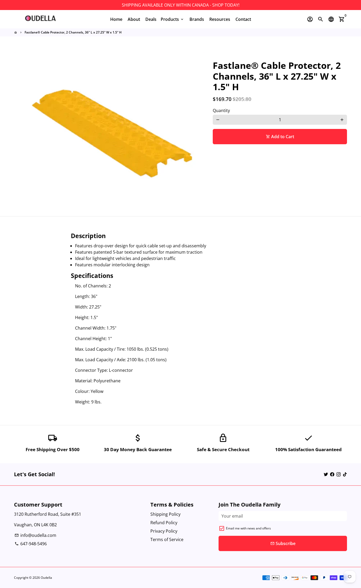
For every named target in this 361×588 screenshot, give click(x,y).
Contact (243, 19)
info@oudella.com (35, 535)
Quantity (221, 110)
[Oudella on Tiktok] (345, 474)
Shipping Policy (165, 514)
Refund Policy (163, 523)
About (134, 19)
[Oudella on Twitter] (326, 474)
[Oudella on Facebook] (332, 474)
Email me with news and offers (248, 528)
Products (172, 19)
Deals (150, 19)
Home (116, 19)
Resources (219, 19)
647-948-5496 (31, 544)
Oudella (46, 577)
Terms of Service (166, 539)
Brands (196, 19)
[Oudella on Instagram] (338, 474)
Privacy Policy (163, 531)
